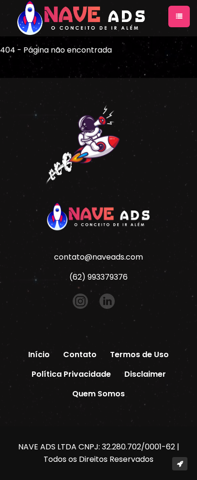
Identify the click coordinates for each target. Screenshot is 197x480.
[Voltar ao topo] (179, 463)
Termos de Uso (139, 354)
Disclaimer (145, 374)
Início (39, 354)
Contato (80, 354)
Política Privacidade (71, 374)
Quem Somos (98, 393)
